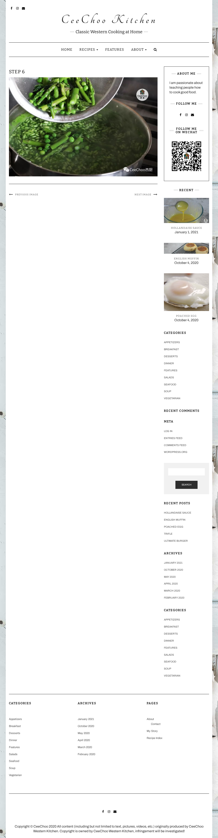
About (138, 50)
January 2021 (173, 562)
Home (66, 50)
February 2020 (174, 597)
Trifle (168, 533)
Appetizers (172, 342)
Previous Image (26, 194)
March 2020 (172, 590)
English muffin (174, 519)
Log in (168, 431)
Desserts (171, 356)
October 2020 (173, 569)
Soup (167, 391)
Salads (169, 377)
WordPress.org (175, 452)
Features (114, 50)
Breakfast (171, 349)
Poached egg (173, 526)
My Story (152, 731)
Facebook (11, 7)
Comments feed (175, 445)
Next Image (143, 194)
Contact (156, 724)
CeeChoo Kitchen (109, 20)
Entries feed (173, 438)
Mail (23, 7)
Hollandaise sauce (177, 512)
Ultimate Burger (176, 540)
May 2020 (170, 576)
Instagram (17, 7)
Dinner (169, 363)
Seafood (170, 384)
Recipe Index (154, 738)
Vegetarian (172, 398)
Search (186, 484)
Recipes (87, 50)
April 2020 (171, 583)
